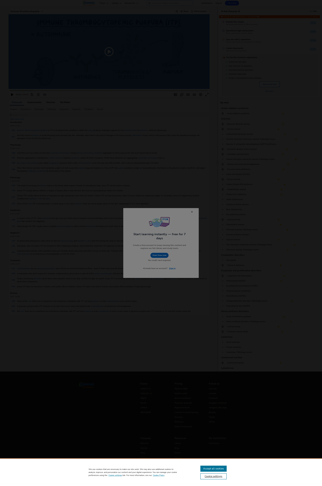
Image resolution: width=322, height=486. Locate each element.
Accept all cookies (213, 468)
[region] (161, 472)
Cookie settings (115, 475)
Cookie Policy (159, 475)
